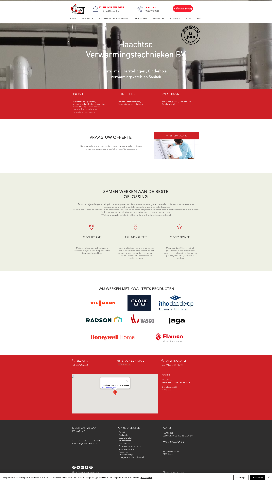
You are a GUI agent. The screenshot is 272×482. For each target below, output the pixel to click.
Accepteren (258, 477)
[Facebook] (74, 467)
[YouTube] (82, 467)
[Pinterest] (86, 467)
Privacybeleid (146, 477)
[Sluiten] (268, 477)
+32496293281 (151, 11)
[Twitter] (78, 467)
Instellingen (241, 477)
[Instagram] (91, 467)
